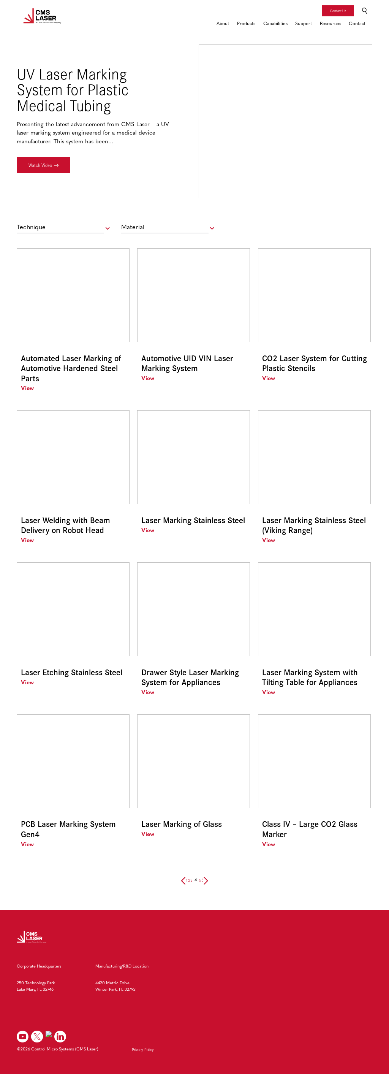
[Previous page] (183, 880)
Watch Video (40, 165)
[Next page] (206, 880)
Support (303, 24)
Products (246, 24)
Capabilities (275, 24)
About (223, 24)
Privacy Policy (143, 1049)
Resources (330, 24)
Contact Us (338, 10)
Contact (357, 24)
